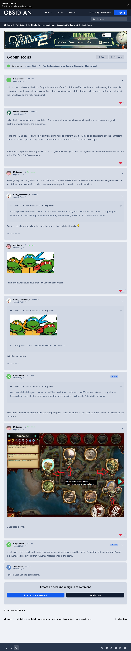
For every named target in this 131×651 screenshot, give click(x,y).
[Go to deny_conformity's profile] (8, 195)
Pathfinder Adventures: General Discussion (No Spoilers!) (70, 66)
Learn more (5, 4)
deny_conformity (21, 194)
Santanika (18, 566)
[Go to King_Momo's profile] (8, 66)
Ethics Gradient (20, 111)
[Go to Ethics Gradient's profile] (8, 112)
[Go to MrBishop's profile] (8, 173)
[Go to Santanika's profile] (8, 567)
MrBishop (17, 172)
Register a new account (35, 595)
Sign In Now (95, 595)
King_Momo (17, 66)
